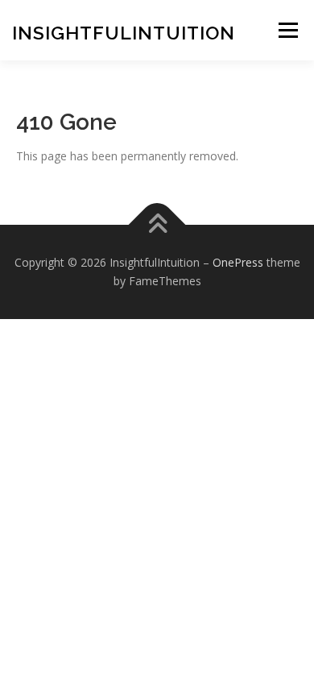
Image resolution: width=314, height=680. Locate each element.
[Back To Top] (157, 224)
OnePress (238, 262)
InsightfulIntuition (123, 33)
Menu (288, 30)
